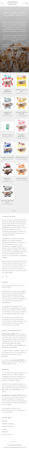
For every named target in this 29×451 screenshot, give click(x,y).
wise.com (23, 308)
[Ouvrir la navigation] (2, 3)
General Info (5, 432)
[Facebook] (2, 277)
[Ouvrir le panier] (27, 3)
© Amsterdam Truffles (14, 445)
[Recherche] (24, 3)
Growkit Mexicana (21, 157)
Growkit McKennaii (7, 157)
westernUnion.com (14, 308)
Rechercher (4, 421)
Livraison (4, 429)
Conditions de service (7, 426)
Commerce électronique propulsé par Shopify (14, 447)
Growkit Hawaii (7, 134)
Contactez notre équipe (7, 423)
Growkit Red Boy (21, 178)
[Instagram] (6, 277)
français (14, 441)
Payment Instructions (7, 434)
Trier (14, 211)
